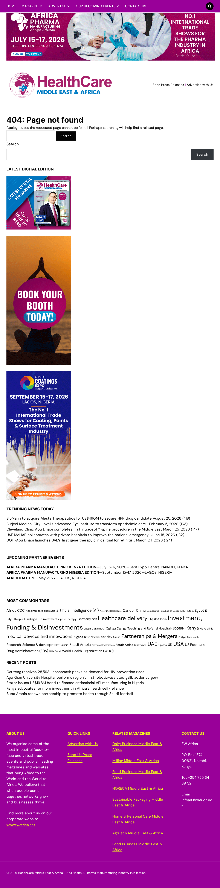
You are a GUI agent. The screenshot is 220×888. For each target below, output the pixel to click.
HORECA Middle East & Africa (137, 788)
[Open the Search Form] (210, 6)
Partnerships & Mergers (149, 636)
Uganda (163, 644)
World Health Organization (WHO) (88, 651)
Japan (87, 628)
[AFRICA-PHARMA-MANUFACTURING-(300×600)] (38, 361)
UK (170, 644)
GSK (94, 619)
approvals (49, 611)
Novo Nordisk (92, 637)
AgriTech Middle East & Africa (137, 833)
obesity (106, 637)
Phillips (182, 637)
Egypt (199, 610)
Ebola (190, 611)
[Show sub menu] (41, 6)
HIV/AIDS (153, 619)
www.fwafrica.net (20, 825)
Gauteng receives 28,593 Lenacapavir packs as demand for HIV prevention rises (75, 671)
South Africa (124, 645)
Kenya (192, 628)
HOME (11, 6)
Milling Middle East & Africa (135, 760)
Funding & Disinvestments (41, 619)
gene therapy (68, 619)
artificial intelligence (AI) (77, 610)
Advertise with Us (200, 85)
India (163, 619)
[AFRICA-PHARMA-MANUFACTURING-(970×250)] (110, 58)
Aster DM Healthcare (111, 610)
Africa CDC (15, 610)
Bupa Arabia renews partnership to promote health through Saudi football (69, 693)
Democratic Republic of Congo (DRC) (166, 610)
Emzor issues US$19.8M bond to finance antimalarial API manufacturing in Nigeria (75, 682)
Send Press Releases (168, 85)
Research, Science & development (33, 645)
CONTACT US (135, 6)
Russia (64, 645)
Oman (116, 637)
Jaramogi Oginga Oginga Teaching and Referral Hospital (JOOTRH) (138, 628)
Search (12, 144)
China (141, 610)
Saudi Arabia (80, 644)
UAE (152, 644)
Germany (84, 619)
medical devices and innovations (39, 636)
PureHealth (193, 637)
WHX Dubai (55, 651)
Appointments (34, 611)
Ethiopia (18, 619)
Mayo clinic (206, 628)
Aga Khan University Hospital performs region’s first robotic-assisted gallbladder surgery (82, 677)
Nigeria (78, 637)
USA (178, 644)
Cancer (129, 610)
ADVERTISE (57, 6)
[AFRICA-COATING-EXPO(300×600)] (38, 497)
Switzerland (140, 644)
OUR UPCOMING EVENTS (95, 6)
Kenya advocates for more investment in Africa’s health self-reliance (65, 688)
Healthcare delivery (122, 618)
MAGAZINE (30, 6)
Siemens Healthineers (103, 644)
